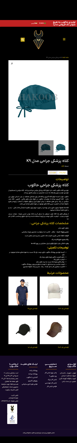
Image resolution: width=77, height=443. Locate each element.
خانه (67, 57)
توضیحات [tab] (62, 173)
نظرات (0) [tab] (52, 173)
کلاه (64, 57)
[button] (23, 40)
